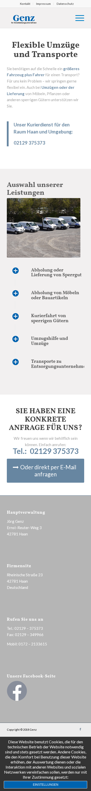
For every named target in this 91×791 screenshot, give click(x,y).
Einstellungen (45, 784)
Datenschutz (65, 3)
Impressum (43, 3)
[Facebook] (80, 729)
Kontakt (25, 3)
